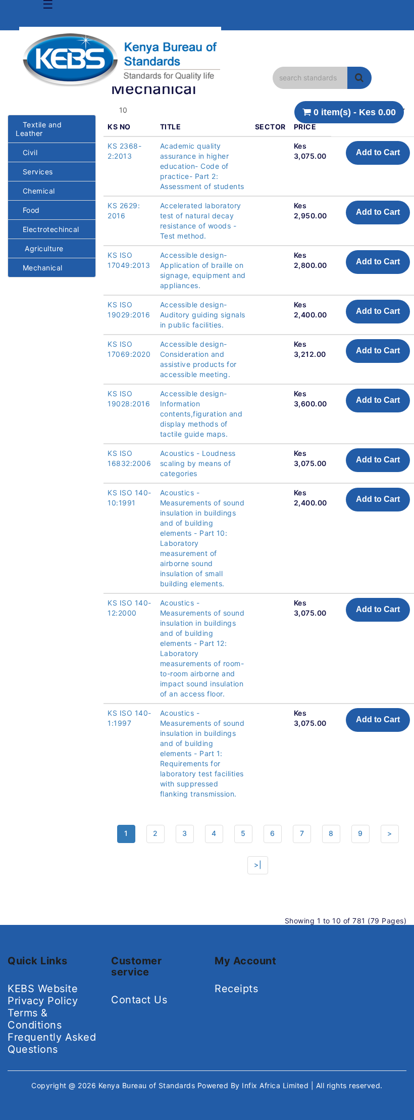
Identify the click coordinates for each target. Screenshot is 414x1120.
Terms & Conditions (35, 1019)
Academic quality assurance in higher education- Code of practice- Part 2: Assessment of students (202, 166)
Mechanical (39, 267)
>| (258, 864)
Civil (26, 152)
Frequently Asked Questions (52, 1043)
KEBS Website (43, 989)
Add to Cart (378, 152)
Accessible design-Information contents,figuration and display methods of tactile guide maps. (201, 413)
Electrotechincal (47, 229)
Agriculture (40, 248)
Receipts (236, 989)
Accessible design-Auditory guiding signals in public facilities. (202, 314)
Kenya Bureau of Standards (147, 1085)
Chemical (35, 190)
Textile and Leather (39, 128)
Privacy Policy (43, 1001)
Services (34, 171)
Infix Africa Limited (276, 1085)
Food (28, 210)
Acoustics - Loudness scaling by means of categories (198, 463)
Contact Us (139, 1000)
